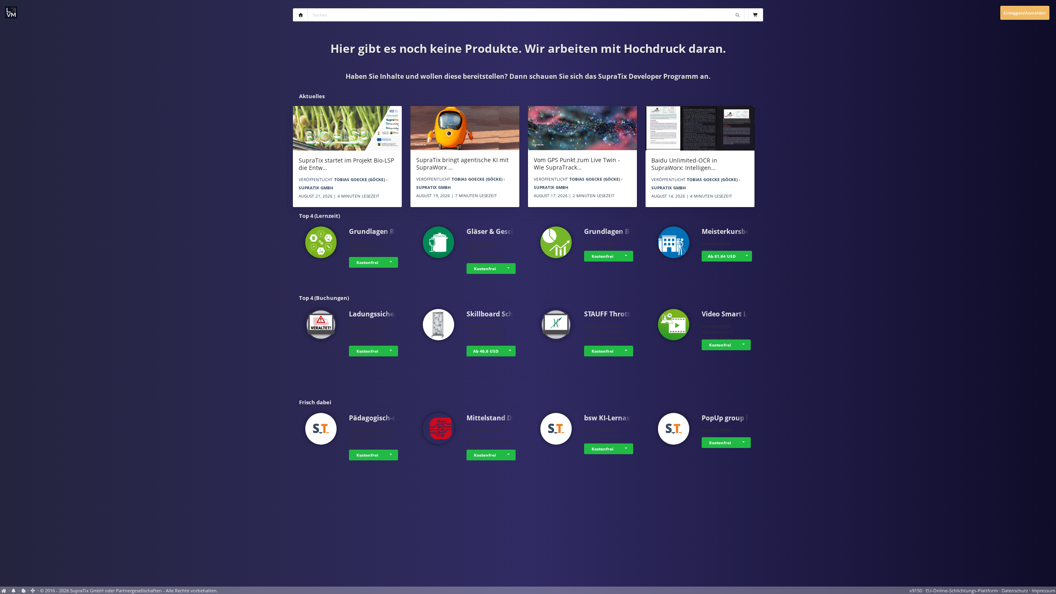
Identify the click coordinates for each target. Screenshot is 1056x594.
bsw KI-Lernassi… (612, 417)
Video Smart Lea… (731, 313)
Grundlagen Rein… (379, 231)
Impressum (1043, 591)
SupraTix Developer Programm (648, 76)
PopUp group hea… (733, 417)
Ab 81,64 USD (721, 256)
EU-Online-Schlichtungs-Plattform (962, 591)
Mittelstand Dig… (495, 417)
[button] (392, 262)
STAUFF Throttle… (613, 313)
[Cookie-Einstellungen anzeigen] (23, 591)
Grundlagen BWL (611, 231)
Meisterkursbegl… (731, 231)
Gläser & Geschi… (495, 231)
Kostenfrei (367, 262)
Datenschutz (1015, 591)
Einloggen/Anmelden (1025, 13)
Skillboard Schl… (494, 313)
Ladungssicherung (379, 313)
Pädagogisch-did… (378, 417)
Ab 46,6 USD (485, 351)
